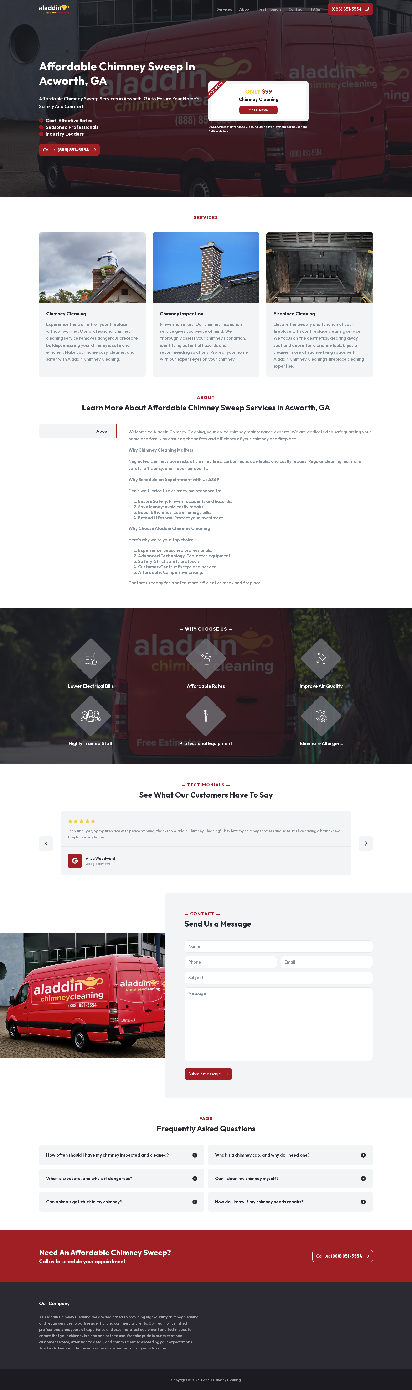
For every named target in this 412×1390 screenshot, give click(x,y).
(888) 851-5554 (347, 9)
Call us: (66, 150)
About (245, 9)
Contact (296, 9)
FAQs (316, 9)
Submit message (204, 1074)
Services (224, 9)
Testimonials (269, 9)
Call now (258, 110)
